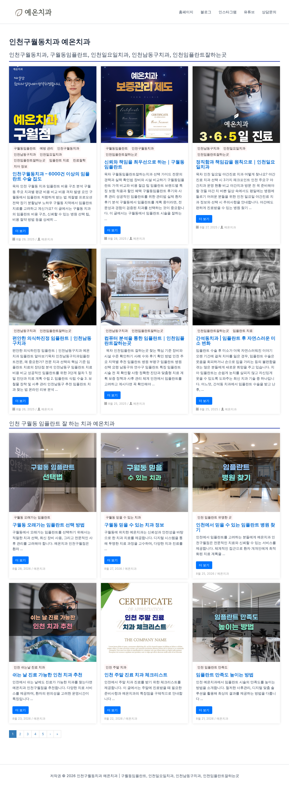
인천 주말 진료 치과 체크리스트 (136, 674)
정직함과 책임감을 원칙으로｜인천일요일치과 (235, 164)
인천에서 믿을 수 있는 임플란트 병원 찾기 (235, 527)
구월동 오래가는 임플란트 (32, 517)
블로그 (205, 12)
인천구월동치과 (68, 148)
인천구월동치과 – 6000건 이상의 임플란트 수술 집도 (51, 176)
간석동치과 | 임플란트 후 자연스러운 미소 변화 (235, 341)
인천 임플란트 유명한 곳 (214, 517)
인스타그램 (228, 12)
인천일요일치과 (51, 154)
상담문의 (269, 12)
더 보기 (20, 231)
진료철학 (79, 160)
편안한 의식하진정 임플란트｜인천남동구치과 (51, 341)
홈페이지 (186, 12)
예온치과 (47, 239)
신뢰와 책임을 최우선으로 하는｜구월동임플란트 (144, 164)
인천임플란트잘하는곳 (29, 160)
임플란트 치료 (59, 160)
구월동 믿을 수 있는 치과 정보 (134, 524)
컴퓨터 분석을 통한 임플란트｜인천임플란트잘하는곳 (144, 341)
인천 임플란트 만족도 (212, 667)
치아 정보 (20, 166)
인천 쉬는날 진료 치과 (29, 667)
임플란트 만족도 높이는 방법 (225, 674)
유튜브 (249, 12)
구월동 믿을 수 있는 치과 (123, 517)
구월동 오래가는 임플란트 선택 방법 (48, 524)
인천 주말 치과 (116, 667)
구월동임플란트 (25, 148)
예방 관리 (46, 148)
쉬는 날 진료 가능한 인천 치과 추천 (47, 674)
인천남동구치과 (25, 154)
